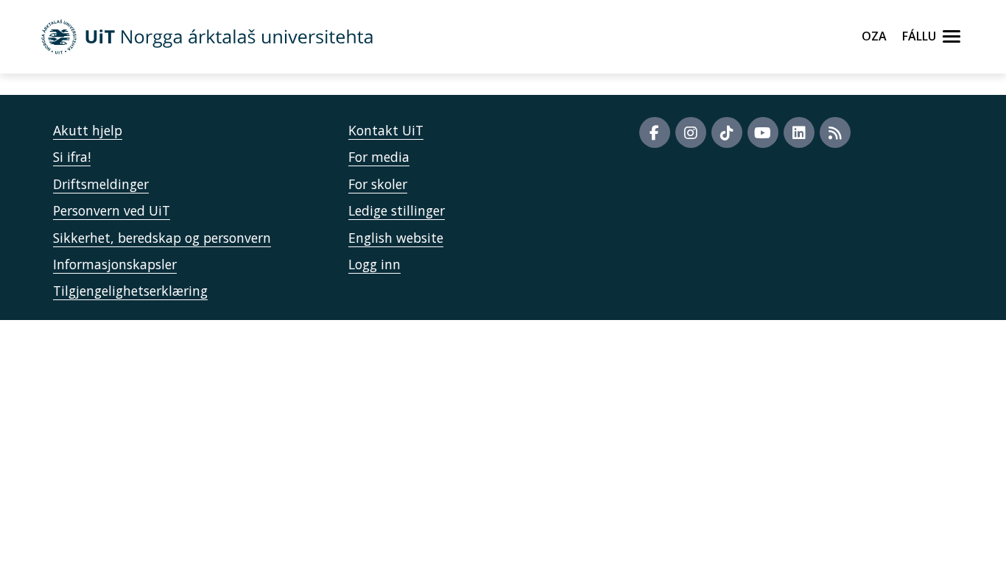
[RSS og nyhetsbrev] (835, 132)
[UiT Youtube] (763, 132)
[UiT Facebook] (654, 132)
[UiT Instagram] (690, 132)
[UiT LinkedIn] (799, 132)
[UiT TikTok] (726, 132)
